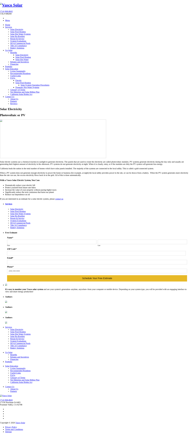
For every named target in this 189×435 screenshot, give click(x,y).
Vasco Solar (20, 423)
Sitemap (8, 432)
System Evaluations (18, 41)
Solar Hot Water (22, 59)
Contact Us (9, 97)
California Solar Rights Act (21, 94)
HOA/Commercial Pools (20, 43)
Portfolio (8, 66)
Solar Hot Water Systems (20, 34)
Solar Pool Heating (18, 32)
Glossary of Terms (17, 90)
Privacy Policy (11, 427)
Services (8, 27)
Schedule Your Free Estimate (97, 278)
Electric (18, 80)
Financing (14, 64)
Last (99, 245)
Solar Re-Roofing (17, 36)
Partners (13, 101)
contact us (59, 199)
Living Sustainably (18, 71)
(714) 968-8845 (6, 11)
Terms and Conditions (14, 429)
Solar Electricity (16, 29)
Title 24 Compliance (18, 46)
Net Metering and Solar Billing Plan (24, 92)
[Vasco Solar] (11, 5)
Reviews (13, 104)
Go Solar (8, 50)
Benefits (13, 53)
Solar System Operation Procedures (35, 85)
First (8, 245)
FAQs (12, 78)
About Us (14, 99)
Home (7, 25)
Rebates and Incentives (19, 62)
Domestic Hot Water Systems (27, 87)
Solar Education (11, 69)
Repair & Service (17, 39)
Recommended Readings (20, 73)
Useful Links (15, 76)
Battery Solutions (17, 48)
